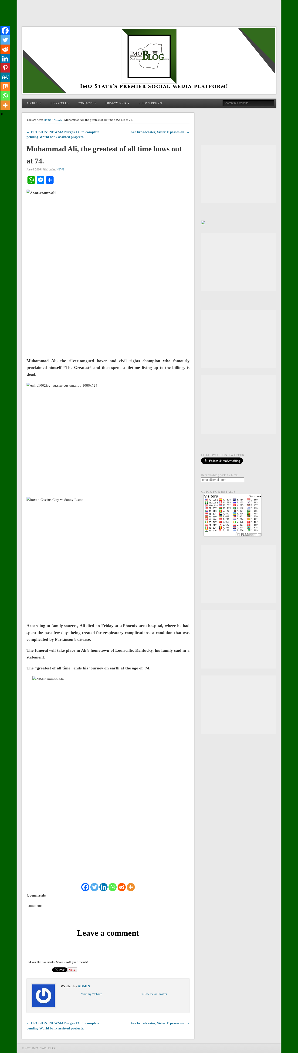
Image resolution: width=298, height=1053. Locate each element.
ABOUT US (34, 103)
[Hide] (2, 114)
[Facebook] (85, 887)
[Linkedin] (103, 887)
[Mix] (5, 86)
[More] (131, 887)
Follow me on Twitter (153, 994)
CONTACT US (87, 103)
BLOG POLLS (59, 103)
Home (47, 119)
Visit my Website (91, 994)
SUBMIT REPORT (150, 103)
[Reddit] (122, 887)
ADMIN (84, 986)
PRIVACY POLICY (117, 103)
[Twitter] (94, 887)
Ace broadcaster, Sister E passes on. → (160, 132)
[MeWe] (5, 77)
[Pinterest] (5, 68)
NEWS (58, 119)
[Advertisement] (238, 174)
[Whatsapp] (112, 887)
